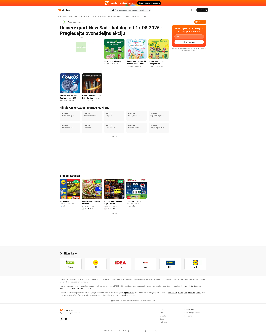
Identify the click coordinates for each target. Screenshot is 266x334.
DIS (193, 292)
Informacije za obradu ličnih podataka (151, 331)
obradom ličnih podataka (188, 50)
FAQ (161, 313)
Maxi (185, 292)
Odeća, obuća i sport (99, 16)
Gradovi (143, 16)
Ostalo (127, 16)
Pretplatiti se (201, 22)
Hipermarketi (62, 16)
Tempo (171, 292)
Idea (190, 292)
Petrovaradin (65, 288)
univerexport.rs (129, 295)
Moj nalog (203, 10)
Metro (180, 292)
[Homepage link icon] (112, 301)
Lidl (175, 292)
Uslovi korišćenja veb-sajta (127, 331)
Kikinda (190, 286)
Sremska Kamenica (84, 288)
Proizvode (135, 16)
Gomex (198, 292)
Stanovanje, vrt (84, 16)
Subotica (182, 286)
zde (101, 286)
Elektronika (73, 16)
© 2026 (109, 331)
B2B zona (188, 316)
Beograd (197, 286)
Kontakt (162, 316)
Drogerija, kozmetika (115, 16)
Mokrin (73, 288)
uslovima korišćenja (198, 48)
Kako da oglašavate (192, 313)
